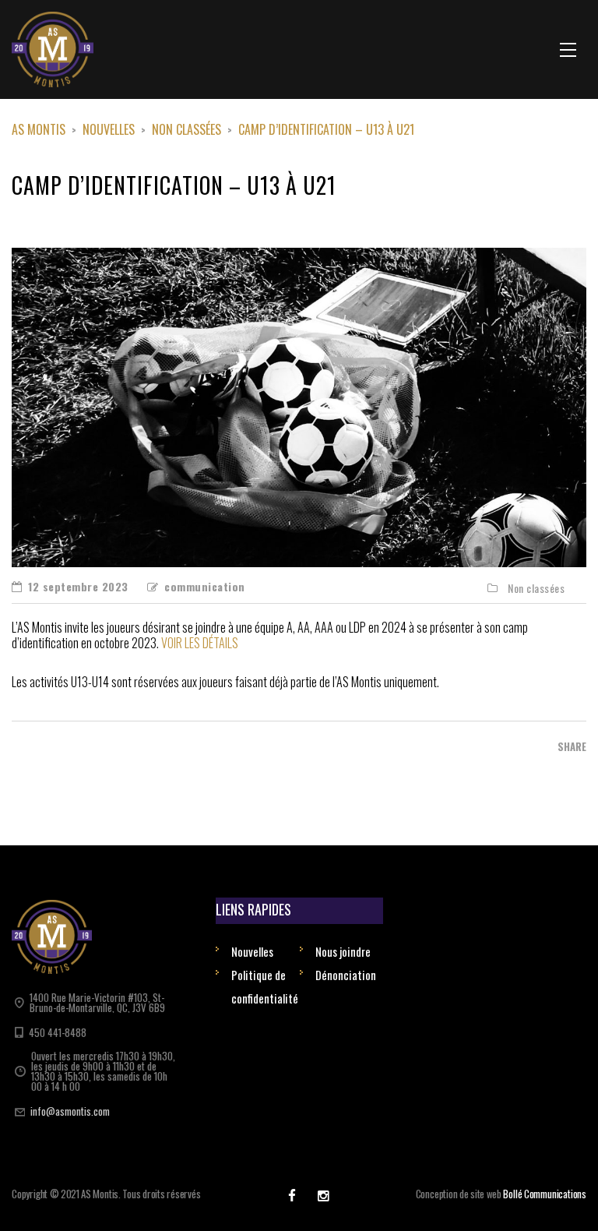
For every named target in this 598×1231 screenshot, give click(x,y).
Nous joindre (343, 951)
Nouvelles (252, 951)
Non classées (536, 588)
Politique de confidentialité (264, 986)
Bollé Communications (544, 1193)
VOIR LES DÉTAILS (199, 642)
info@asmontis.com (70, 1111)
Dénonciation (345, 974)
